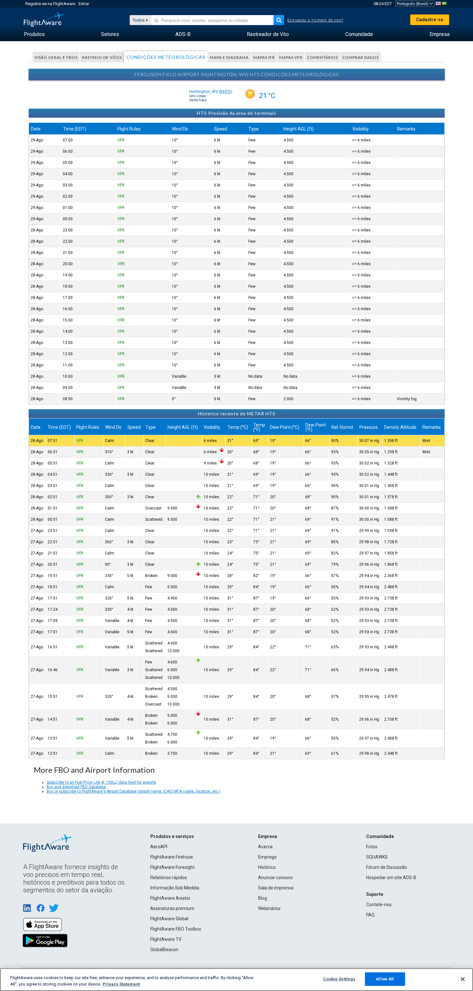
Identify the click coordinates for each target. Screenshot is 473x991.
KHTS (225, 91)
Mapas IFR (264, 57)
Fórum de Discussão (386, 867)
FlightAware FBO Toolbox (175, 929)
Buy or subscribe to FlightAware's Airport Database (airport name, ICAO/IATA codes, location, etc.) (133, 791)
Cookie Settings (339, 979)
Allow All (385, 979)
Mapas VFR (290, 57)
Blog (262, 898)
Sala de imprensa (275, 887)
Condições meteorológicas (165, 57)
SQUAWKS (377, 857)
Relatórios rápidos (168, 877)
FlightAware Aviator (170, 898)
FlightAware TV (165, 939)
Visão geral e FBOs (56, 57)
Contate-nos (379, 904)
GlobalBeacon (164, 949)
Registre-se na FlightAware (50, 3)
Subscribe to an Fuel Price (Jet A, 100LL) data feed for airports (101, 782)
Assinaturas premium (172, 908)
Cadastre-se (429, 19)
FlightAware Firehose (171, 857)
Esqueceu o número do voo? (315, 20)
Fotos (371, 846)
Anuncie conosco (275, 877)
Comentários (322, 57)
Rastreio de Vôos (102, 57)
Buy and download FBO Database (76, 787)
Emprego (267, 857)
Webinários (269, 908)
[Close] (463, 979)
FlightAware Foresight (172, 867)
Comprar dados (360, 57)
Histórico (267, 867)
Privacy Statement (121, 984)
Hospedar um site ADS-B (391, 877)
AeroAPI (158, 846)
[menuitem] (34, 34)
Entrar (84, 3)
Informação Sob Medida (174, 887)
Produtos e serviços (172, 836)
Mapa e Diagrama (229, 57)
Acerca (265, 846)
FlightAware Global (169, 918)
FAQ (370, 914)
